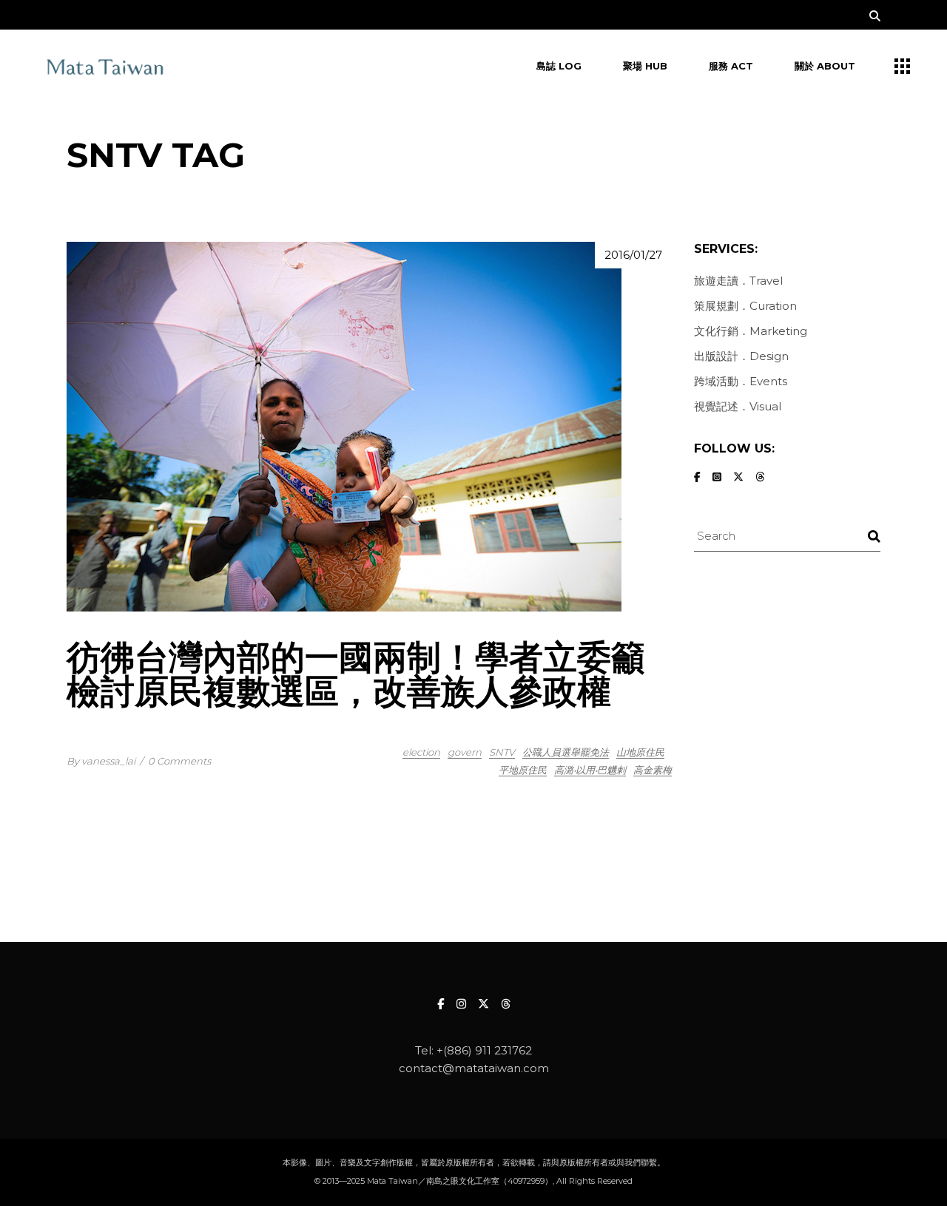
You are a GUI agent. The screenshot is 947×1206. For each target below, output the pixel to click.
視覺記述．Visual (737, 406)
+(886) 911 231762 (484, 1050)
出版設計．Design (741, 356)
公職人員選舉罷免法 (565, 752)
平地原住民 (523, 770)
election (421, 752)
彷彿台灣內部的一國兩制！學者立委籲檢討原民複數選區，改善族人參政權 (356, 674)
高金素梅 (652, 770)
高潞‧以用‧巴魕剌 (590, 770)
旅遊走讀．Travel (738, 281)
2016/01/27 (633, 255)
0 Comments (179, 761)
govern (465, 752)
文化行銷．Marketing (750, 331)
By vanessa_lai (101, 761)
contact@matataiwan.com (474, 1068)
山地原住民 (640, 752)
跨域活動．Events (740, 381)
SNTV (502, 752)
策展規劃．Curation (745, 306)
